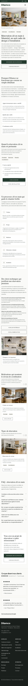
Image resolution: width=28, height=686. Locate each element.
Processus (17, 667)
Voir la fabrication (14, 332)
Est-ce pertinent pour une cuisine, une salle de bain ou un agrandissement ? (12, 521)
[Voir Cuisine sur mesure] (14, 395)
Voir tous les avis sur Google (8, 613)
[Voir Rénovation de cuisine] (14, 446)
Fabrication (18, 645)
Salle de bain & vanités (6, 645)
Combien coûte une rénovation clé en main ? (12, 495)
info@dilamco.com (6, 632)
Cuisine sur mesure (5, 642)
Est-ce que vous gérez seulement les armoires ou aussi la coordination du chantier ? (12, 509)
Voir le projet (7, 418)
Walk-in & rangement (6, 647)
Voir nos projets (14, 66)
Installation (18, 647)
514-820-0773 (4, 1)
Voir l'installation (14, 184)
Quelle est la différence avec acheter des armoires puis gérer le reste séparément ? (12, 501)
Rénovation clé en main (20, 650)
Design (17, 642)
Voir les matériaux (14, 327)
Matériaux (3, 670)
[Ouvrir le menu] (25, 4)
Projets (3, 667)
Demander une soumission (14, 62)
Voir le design (14, 179)
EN (25, 1)
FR (22, 1)
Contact (17, 670)
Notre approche (19, 665)
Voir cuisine (7, 469)
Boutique (3, 665)
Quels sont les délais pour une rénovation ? (10, 515)
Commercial (4, 658)
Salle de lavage (4, 650)
